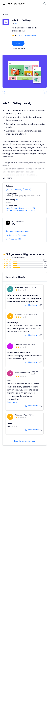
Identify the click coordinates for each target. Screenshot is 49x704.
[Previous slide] (4, 92)
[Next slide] (45, 92)
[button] (17, 199)
